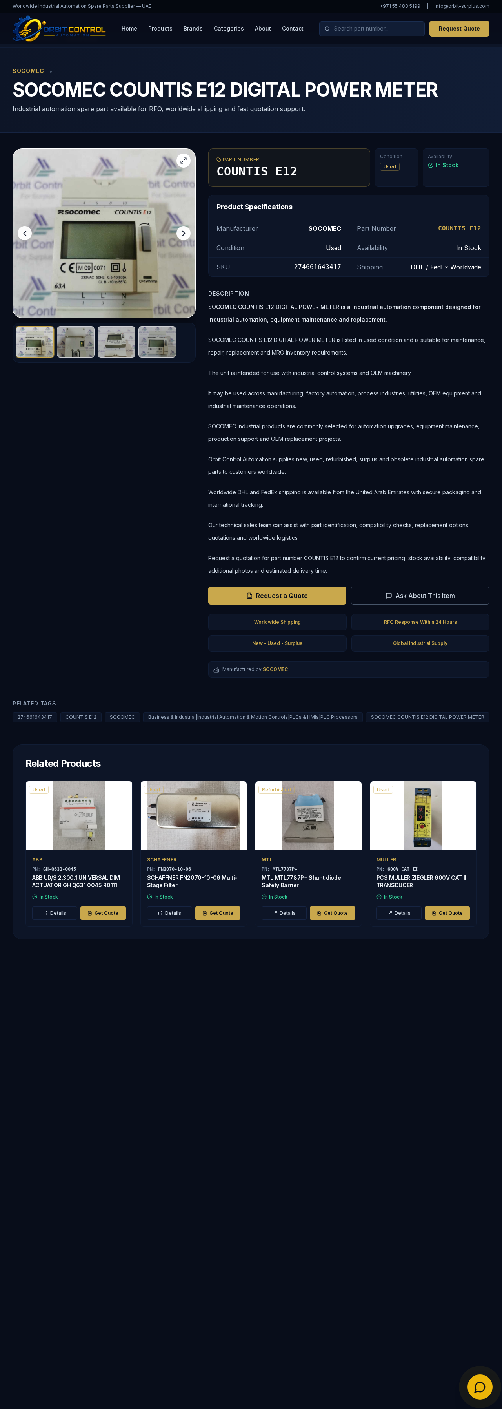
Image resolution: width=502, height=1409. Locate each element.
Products (160, 28)
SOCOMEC (122, 717)
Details (58, 913)
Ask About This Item (425, 595)
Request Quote (459, 28)
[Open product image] (104, 233)
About (263, 28)
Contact (293, 28)
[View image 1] (35, 342)
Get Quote (106, 913)
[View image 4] (157, 342)
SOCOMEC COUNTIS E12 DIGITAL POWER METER (427, 717)
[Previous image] (25, 233)
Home (129, 28)
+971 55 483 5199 (400, 6)
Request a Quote (282, 595)
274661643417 (35, 717)
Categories (229, 28)
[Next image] (183, 233)
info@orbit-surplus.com (462, 6)
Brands (193, 28)
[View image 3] (116, 342)
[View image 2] (76, 342)
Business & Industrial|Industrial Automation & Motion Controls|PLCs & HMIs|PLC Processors (253, 717)
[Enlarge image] (183, 161)
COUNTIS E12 (80, 717)
